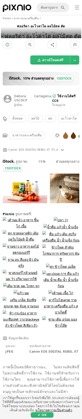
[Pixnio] (17, 9)
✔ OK (42, 415)
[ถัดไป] (76, 30)
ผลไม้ (35, 118)
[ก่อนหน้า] (6, 30)
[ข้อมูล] (7, 44)
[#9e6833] (66, 135)
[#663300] (73, 135)
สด (50, 118)
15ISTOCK (13, 168)
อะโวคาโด (69, 118)
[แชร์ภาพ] (52, 44)
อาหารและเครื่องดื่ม (27, 135)
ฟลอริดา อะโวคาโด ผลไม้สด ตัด (41, 26)
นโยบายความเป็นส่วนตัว (53, 410)
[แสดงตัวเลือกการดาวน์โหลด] (74, 60)
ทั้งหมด (17, 118)
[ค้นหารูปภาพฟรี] (63, 7)
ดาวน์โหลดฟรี (53, 60)
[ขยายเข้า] (29, 44)
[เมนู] (77, 7)
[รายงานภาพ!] (74, 44)
